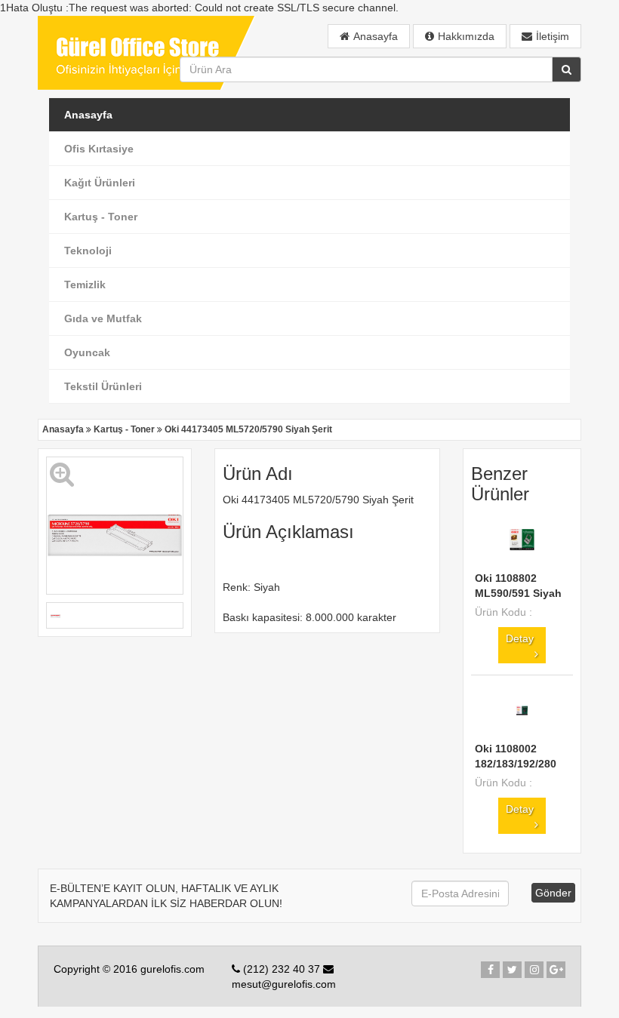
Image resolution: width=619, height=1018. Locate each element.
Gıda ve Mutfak (103, 318)
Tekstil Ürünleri (103, 386)
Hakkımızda (466, 36)
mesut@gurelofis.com (284, 984)
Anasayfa (375, 36)
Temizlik (85, 284)
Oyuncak (87, 352)
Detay (520, 638)
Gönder (553, 893)
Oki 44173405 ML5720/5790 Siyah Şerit (248, 429)
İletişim (552, 36)
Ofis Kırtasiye (99, 149)
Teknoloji (88, 251)
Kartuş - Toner (100, 217)
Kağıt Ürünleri (99, 183)
